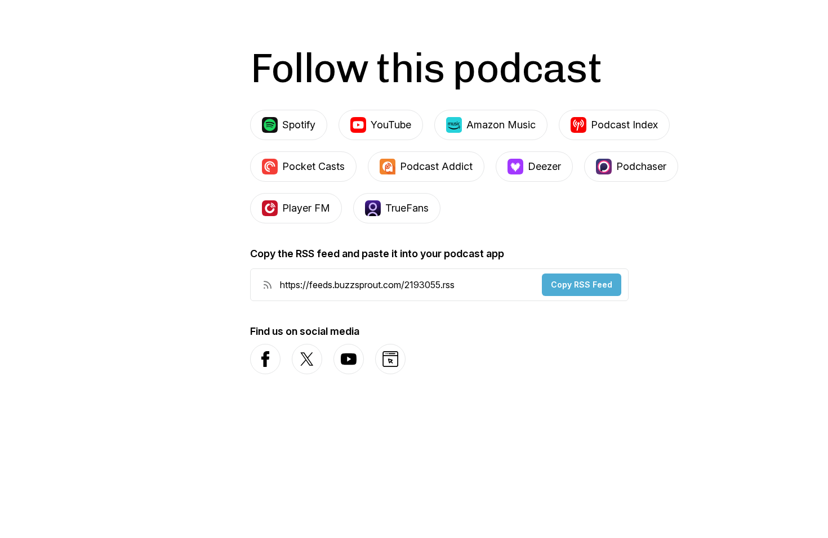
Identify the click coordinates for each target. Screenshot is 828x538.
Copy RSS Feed (581, 284)
